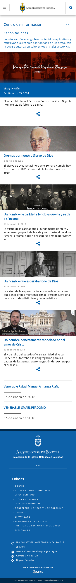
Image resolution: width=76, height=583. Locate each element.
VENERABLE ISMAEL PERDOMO (25, 408)
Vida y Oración (12, 88)
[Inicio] (37, 11)
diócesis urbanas (26, 499)
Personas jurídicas (28, 503)
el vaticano (23, 517)
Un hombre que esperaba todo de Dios (31, 281)
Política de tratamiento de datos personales (38, 528)
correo (20, 486)
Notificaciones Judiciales (32, 490)
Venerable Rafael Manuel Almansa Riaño (32, 386)
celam (19, 512)
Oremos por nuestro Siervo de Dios (28, 155)
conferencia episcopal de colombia (39, 508)
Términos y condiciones (31, 521)
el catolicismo (25, 495)
